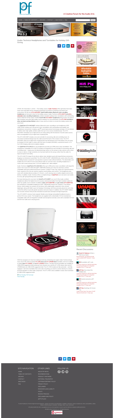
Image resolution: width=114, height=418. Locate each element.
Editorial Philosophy (45, 379)
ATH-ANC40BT (35, 112)
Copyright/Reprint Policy (47, 381)
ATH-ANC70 (62, 114)
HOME (20, 20)
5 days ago (88, 267)
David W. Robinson (84, 253)
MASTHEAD (59, 20)
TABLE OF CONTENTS (30, 20)
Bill (80, 262)
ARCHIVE (42, 20)
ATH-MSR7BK (50, 182)
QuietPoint (55, 175)
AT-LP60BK (50, 261)
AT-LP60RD (40, 263)
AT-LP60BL (28, 263)
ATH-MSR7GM (68, 182)
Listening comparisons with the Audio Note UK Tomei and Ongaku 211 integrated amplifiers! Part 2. (87, 266)
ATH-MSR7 (49, 117)
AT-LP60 (64, 119)
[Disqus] (46, 297)
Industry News (43, 371)
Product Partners (44, 376)
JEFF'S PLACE (42, 399)
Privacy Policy (43, 384)
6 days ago (88, 285)
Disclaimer (42, 386)
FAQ (66, 20)
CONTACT (50, 20)
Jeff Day (81, 270)
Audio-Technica (52, 108)
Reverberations (43, 374)
